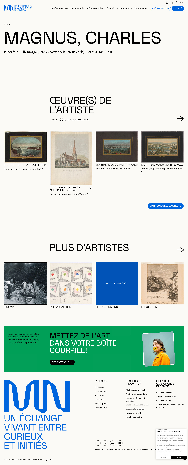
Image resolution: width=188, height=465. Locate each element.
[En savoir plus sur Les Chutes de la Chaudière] (25, 147)
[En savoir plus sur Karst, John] (162, 283)
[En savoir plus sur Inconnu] (25, 283)
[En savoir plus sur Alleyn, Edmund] (117, 283)
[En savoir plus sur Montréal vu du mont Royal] (117, 146)
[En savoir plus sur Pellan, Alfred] (71, 283)
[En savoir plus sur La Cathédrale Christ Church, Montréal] (71, 158)
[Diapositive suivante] (180, 119)
